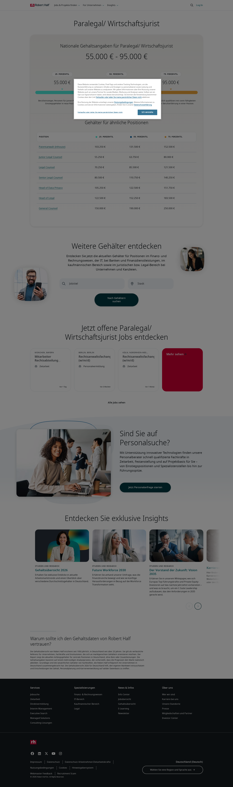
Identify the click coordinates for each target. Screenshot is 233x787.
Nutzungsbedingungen (123, 102)
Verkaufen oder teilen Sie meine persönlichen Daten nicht (119, 97)
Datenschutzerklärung (143, 105)
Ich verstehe (147, 112)
